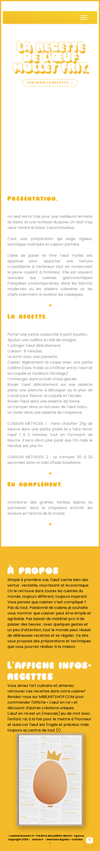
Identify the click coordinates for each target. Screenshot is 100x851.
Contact (37, 839)
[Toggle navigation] (84, 17)
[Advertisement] (50, 141)
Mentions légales (58, 839)
